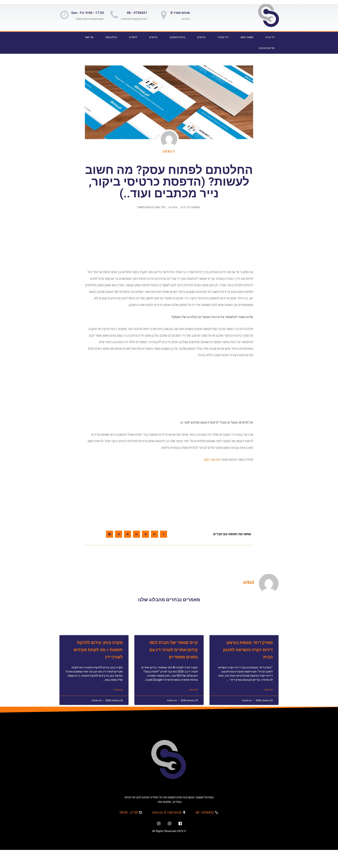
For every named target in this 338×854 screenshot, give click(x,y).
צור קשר (89, 37)
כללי (163, 207)
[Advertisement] (168, 241)
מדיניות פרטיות (266, 48)
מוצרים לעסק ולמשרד (148, 207)
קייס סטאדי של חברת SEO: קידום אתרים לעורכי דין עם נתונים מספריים (173, 649)
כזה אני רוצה (212, 459)
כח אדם (201, 37)
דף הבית (269, 37)
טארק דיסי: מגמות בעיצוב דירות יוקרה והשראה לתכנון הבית (248, 649)
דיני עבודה (223, 37)
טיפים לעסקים (177, 37)
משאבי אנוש (247, 37)
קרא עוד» (268, 689)
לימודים (133, 37)
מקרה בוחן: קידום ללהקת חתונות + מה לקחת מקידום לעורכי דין (98, 649)
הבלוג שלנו (111, 37)
